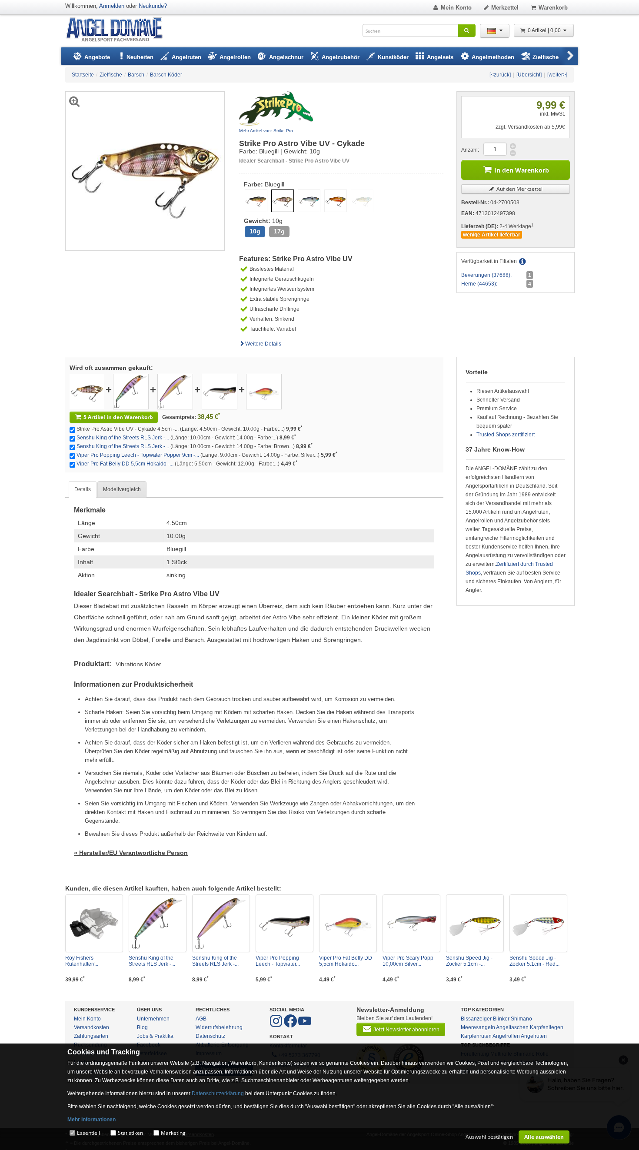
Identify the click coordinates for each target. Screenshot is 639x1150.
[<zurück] (500, 75)
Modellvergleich (122, 489)
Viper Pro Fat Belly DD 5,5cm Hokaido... (345, 961)
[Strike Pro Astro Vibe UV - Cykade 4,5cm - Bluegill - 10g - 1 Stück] (87, 391)
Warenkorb (553, 7)
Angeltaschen (512, 1027)
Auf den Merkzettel (518, 189)
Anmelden (111, 6)
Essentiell (88, 1133)
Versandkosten (91, 1027)
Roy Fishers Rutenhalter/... (81, 961)
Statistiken (130, 1133)
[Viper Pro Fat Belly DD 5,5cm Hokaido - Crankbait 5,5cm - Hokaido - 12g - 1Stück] (264, 391)
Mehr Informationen (91, 1120)
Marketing (173, 1133)
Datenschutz (210, 1036)
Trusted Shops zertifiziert (505, 435)
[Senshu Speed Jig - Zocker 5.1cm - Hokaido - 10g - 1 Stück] (475, 923)
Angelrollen (506, 1036)
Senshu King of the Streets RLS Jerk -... (123, 438)
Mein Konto (456, 7)
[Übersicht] (529, 75)
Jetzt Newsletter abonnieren (406, 1030)
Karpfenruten (476, 1036)
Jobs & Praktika (155, 1036)
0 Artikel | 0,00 (545, 30)
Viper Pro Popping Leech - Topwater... (278, 961)
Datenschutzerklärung (218, 1093)
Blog (142, 1027)
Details (82, 489)
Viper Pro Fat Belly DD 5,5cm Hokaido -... (125, 464)
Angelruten (534, 1036)
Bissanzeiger (476, 1019)
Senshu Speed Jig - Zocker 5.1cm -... (469, 961)
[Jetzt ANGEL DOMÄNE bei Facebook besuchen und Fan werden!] (277, 1026)
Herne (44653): (479, 284)
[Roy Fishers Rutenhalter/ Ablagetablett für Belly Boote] (94, 923)
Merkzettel (505, 7)
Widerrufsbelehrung (219, 1027)
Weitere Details (263, 344)
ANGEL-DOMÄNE (118, 30)
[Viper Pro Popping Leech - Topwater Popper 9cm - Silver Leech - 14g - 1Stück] (219, 391)
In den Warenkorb (521, 170)
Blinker (501, 1019)
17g (279, 231)
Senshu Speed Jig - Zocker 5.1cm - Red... (534, 961)
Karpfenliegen (546, 1027)
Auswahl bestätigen (489, 1136)
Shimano (521, 1019)
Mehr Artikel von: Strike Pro (266, 130)
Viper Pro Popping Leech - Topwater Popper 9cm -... (138, 455)
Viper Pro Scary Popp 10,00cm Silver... (408, 961)
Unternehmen (153, 1019)
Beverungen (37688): (486, 275)
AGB (201, 1019)
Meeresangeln (478, 1027)
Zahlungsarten (91, 1036)
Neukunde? (153, 6)
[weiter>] (557, 75)
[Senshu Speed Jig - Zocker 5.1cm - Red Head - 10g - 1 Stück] (538, 923)
